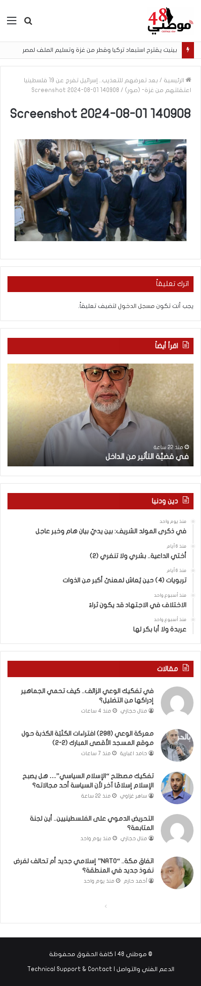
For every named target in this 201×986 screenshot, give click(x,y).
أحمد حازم (135, 881)
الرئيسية (175, 80)
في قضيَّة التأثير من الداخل (147, 456)
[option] (100, 415)
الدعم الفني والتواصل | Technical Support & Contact (100, 969)
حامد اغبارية (133, 753)
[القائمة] (11, 24)
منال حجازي (134, 711)
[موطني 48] (170, 21)
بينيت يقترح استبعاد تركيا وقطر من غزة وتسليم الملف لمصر (99, 50)
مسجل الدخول (136, 306)
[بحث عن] (28, 24)
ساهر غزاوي (133, 796)
